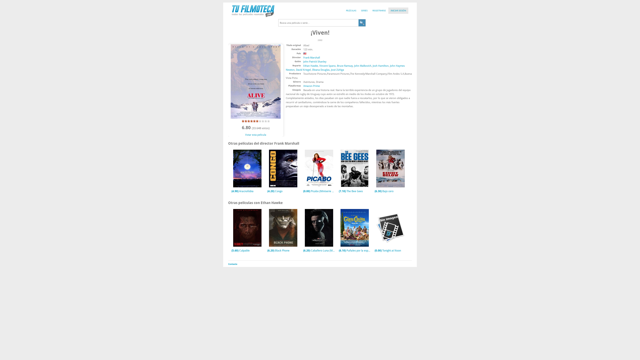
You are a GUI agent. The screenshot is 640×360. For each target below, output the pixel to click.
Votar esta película (255, 134)
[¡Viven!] (256, 117)
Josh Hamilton (381, 65)
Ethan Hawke (310, 65)
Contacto (232, 264)
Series (364, 10)
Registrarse (379, 10)
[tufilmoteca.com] (253, 16)
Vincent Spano (327, 65)
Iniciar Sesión (398, 10)
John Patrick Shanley (314, 61)
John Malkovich (362, 65)
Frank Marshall (311, 57)
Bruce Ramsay (345, 65)
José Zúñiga (337, 69)
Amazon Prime (311, 86)
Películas (351, 10)
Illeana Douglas (321, 69)
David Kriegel (303, 69)
